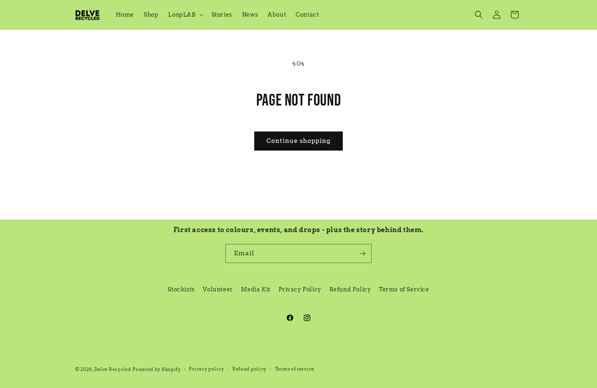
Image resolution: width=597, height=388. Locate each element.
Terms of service (294, 369)
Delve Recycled (112, 369)
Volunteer (218, 289)
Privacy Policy (300, 289)
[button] (184, 14)
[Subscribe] (362, 253)
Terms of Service (404, 289)
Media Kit (255, 289)
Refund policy (249, 369)
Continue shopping (298, 140)
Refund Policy (350, 289)
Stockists (181, 289)
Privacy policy (206, 369)
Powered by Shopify (156, 369)
